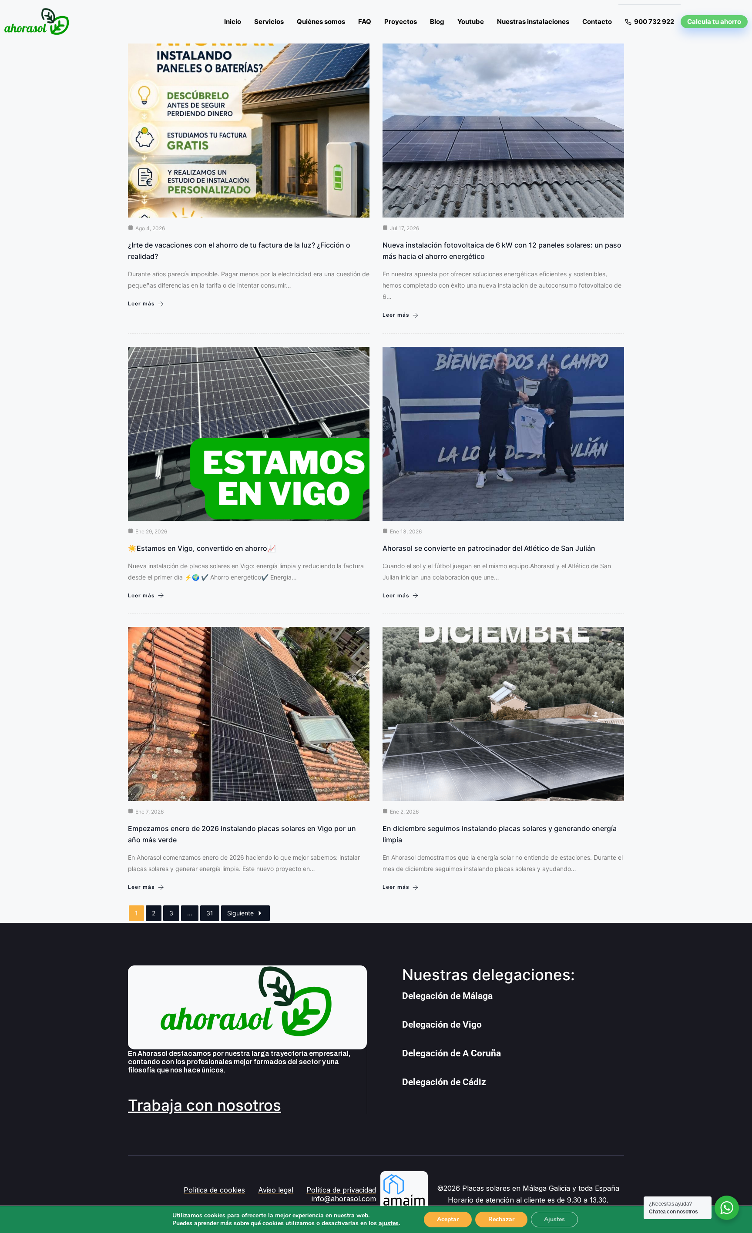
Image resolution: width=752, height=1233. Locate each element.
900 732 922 (654, 21)
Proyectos (400, 21)
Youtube (470, 21)
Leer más (141, 303)
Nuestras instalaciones (533, 21)
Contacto (597, 21)
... (189, 913)
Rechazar (501, 1219)
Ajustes (554, 1219)
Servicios (269, 21)
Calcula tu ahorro (714, 21)
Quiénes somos (321, 21)
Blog (437, 21)
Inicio (232, 21)
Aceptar (448, 1219)
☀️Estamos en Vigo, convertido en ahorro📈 (202, 548)
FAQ (364, 21)
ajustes (389, 1223)
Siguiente (240, 913)
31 (209, 913)
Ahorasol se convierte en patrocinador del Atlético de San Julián (489, 548)
